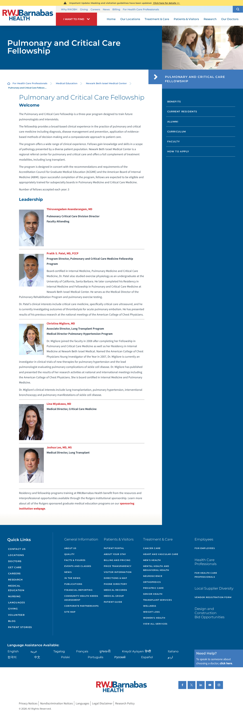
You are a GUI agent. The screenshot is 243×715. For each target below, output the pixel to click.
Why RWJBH (69, 9)
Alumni (172, 121)
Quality (69, 554)
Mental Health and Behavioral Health (156, 568)
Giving (84, 9)
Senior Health (153, 594)
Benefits (174, 101)
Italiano (173, 651)
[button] (238, 9)
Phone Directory (115, 584)
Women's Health (154, 618)
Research (15, 579)
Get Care (15, 567)
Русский (119, 657)
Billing (116, 9)
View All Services (155, 624)
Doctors (15, 561)
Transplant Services (157, 600)
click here (226, 663)
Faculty (173, 141)
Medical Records (115, 590)
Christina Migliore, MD (61, 323)
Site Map (70, 612)
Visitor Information (118, 572)
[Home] (28, 15)
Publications (73, 584)
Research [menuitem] (210, 19)
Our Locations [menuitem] (130, 19)
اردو (170, 657)
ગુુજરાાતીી (105, 651)
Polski (65, 657)
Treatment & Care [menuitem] (157, 19)
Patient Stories (20, 627)
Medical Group (114, 596)
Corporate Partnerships (81, 606)
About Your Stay (115, 554)
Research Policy (125, 703)
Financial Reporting (78, 590)
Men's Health (152, 560)
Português (95, 657)
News (106, 9)
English (13, 651)
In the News (72, 578)
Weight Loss (151, 612)
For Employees (205, 548)
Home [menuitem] (111, 19)
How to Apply (178, 151)
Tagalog (59, 651)
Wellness (149, 606)
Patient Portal (114, 548)
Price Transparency (118, 566)
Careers (95, 9)
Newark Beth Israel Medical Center (106, 83)
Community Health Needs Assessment (81, 598)
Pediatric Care (153, 588)
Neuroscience (152, 576)
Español (147, 657)
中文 (37, 657)
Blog (12, 621)
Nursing (14, 596)
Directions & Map (115, 578)
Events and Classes (77, 566)
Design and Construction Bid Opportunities (209, 613)
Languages (16, 602)
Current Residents (182, 111)
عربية (33, 651)
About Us (70, 548)
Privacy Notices (28, 703)
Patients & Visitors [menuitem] (186, 19)
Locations (16, 555)
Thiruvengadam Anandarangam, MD (69, 209)
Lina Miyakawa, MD (59, 404)
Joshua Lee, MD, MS (59, 447)
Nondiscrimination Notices (56, 703)
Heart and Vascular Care (160, 554)
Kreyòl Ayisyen (133, 651)
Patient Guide (113, 602)
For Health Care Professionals (141, 9)
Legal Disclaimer (102, 703)
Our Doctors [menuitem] (229, 19)
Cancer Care (152, 548)
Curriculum (176, 131)
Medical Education (66, 83)
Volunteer (16, 615)
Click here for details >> (166, 3)
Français (82, 651)
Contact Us (17, 549)
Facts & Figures (74, 560)
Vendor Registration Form (213, 597)
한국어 (12, 657)
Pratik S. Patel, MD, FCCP (63, 253)
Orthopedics (152, 582)
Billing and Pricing (117, 560)
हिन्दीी (148, 651)
